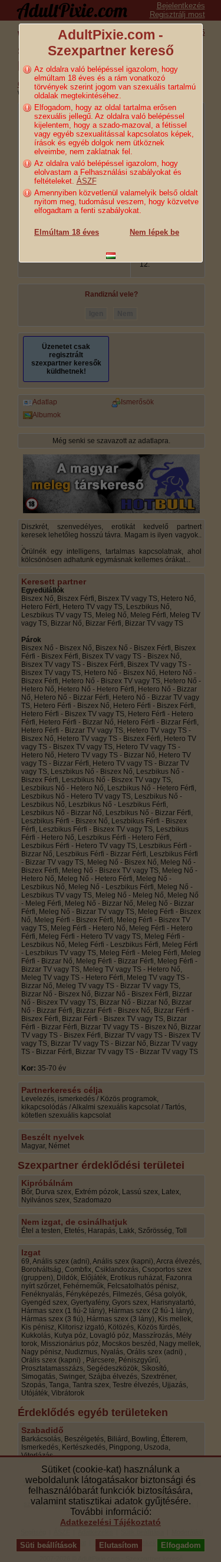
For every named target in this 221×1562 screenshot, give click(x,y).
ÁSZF (87, 181)
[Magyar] (111, 255)
